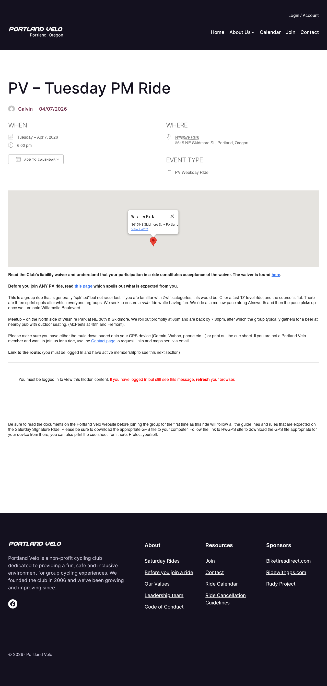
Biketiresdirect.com (288, 561)
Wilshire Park (187, 137)
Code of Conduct (164, 607)
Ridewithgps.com (286, 572)
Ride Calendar (221, 584)
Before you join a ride (169, 572)
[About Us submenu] (253, 32)
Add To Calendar (39, 159)
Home (217, 32)
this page (83, 286)
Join (210, 561)
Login (293, 15)
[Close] (172, 216)
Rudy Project (281, 584)
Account (311, 15)
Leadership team (164, 595)
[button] (153, 242)
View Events (139, 229)
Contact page (103, 341)
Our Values (157, 584)
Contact (214, 572)
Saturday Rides (162, 561)
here (276, 274)
